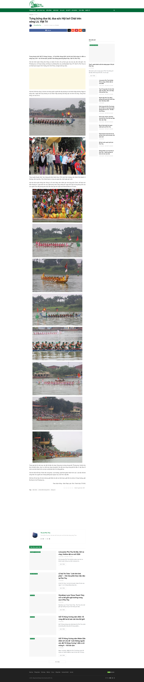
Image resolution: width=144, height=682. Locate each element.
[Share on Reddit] (80, 30)
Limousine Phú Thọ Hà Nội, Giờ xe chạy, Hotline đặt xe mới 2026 (71, 553)
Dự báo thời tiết (65, 672)
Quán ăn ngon (94, 45)
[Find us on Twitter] (108, 678)
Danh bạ (31, 672)
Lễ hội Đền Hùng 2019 (44, 489)
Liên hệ (71, 672)
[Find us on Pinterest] (112, 678)
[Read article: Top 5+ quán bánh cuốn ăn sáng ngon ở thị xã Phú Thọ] (102, 53)
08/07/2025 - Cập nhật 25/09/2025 (106, 121)
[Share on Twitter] (69, 30)
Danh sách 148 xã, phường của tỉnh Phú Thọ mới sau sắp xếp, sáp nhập (107, 118)
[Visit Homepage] (36, 4)
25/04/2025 (102, 138)
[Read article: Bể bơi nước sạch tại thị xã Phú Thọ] (93, 145)
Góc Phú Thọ (41, 10)
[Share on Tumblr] (84, 30)
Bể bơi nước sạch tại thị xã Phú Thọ (106, 143)
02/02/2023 (61, 580)
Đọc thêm (63, 564)
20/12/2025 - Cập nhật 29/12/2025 (106, 113)
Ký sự (53, 672)
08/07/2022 (61, 602)
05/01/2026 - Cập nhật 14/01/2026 (106, 94)
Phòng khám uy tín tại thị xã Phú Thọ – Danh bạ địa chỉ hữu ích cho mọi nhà (106, 152)
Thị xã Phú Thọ (37, 25)
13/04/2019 (46, 25)
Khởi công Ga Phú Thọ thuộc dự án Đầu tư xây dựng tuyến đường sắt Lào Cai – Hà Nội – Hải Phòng (106, 108)
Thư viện (81, 10)
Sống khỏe (58, 672)
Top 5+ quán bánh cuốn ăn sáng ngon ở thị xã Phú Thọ (101, 65)
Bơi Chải (35, 489)
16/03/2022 (61, 647)
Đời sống (49, 10)
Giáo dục (55, 10)
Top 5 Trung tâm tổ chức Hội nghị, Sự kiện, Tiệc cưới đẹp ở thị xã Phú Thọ (106, 90)
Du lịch (62, 10)
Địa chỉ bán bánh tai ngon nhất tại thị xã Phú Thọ (105, 126)
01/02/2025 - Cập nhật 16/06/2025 (106, 146)
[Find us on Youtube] (110, 678)
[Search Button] (114, 10)
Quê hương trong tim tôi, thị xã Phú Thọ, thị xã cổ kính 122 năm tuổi (107, 135)
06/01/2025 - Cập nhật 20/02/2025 (106, 155)
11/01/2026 (92, 68)
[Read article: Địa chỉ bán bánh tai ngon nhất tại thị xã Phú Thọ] (93, 128)
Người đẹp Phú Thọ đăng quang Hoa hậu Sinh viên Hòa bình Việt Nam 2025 (107, 99)
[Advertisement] (57, 44)
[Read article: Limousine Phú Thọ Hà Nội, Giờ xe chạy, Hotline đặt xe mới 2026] (42, 560)
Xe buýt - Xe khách (35, 552)
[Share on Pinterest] (76, 30)
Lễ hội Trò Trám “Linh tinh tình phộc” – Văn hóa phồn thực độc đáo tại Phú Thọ (71, 575)
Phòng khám (37, 672)
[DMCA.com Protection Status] (111, 672)
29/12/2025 (102, 102)
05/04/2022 (61, 621)
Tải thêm (57, 661)
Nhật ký (87, 10)
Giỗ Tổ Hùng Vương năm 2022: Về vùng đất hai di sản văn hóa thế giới (71, 618)
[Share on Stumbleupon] (72, 30)
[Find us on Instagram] (114, 678)
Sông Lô (53, 489)
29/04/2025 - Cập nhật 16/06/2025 (106, 128)
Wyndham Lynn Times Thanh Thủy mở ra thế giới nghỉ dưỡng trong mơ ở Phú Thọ (71, 597)
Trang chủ (32, 10)
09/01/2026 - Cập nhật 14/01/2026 (66, 556)
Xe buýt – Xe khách (71, 10)
